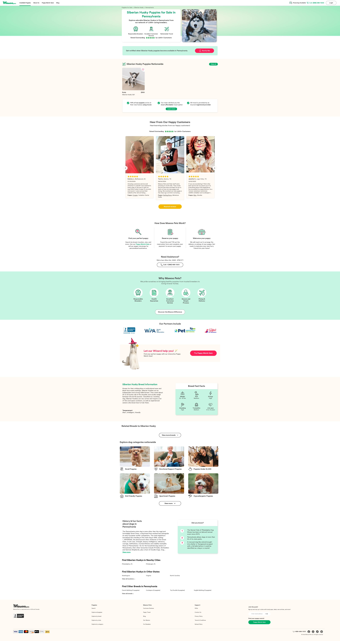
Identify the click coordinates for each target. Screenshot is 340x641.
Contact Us (198, 612)
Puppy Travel (146, 612)
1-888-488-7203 (300, 631)
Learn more (171, 109)
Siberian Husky (139, 7)
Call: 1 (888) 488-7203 (171, 264)
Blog (144, 616)
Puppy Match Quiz (142, 244)
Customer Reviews (148, 608)
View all (213, 64)
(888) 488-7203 (316, 3)
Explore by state (96, 620)
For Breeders (147, 624)
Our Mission (146, 620)
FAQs (196, 608)
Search (93, 608)
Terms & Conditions (200, 620)
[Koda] (133, 90)
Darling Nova (167, 195)
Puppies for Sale (127, 7)
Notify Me (206, 50)
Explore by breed (96, 616)
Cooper (135, 195)
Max (195, 195)
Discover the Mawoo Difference (170, 312)
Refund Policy (198, 624)
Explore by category (97, 624)
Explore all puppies (97, 612)
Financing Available (299, 3)
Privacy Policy (198, 616)
